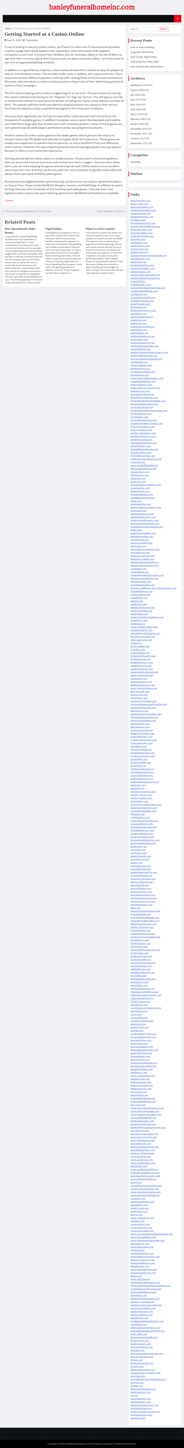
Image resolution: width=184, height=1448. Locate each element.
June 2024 (135, 99)
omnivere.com (137, 239)
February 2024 (138, 119)
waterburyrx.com (139, 982)
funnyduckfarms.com (141, 1347)
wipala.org (135, 643)
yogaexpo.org (137, 623)
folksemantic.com (139, 475)
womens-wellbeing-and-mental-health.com (153, 588)
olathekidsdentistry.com (143, 517)
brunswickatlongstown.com (145, 840)
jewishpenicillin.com (140, 581)
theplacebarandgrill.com (143, 979)
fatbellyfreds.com (139, 1266)
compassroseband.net (142, 1021)
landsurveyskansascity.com (144, 1147)
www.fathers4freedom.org (144, 1111)
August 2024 (137, 90)
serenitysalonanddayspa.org (145, 226)
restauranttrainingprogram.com (147, 575)
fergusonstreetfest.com (143, 1308)
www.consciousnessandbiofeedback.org (151, 1234)
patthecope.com (138, 1011)
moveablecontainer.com (142, 371)
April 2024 (135, 109)
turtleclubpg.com (139, 953)
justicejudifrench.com (141, 824)
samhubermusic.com (141, 1415)
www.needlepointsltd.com (144, 1169)
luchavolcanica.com (140, 943)
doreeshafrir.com (139, 801)
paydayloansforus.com (142, 265)
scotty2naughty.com (141, 798)
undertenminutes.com (142, 236)
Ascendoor (108, 1444)
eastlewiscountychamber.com (146, 714)
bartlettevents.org (140, 368)
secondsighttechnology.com (145, 549)
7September (32, 40)
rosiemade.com (138, 510)
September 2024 (139, 85)
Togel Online (53, 229)
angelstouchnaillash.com (143, 533)
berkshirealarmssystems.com (145, 484)
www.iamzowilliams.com (143, 1237)
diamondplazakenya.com (143, 1292)
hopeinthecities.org (140, 659)
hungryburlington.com (142, 836)
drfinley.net (136, 1360)
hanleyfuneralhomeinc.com (92, 7)
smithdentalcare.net (141, 1408)
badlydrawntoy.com (140, 1082)
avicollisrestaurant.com (142, 972)
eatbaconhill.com (139, 252)
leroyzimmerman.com (141, 1356)
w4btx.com (136, 530)
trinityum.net (137, 1250)
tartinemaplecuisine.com (143, 843)
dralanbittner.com (139, 491)
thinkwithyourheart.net (142, 455)
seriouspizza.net (138, 1017)
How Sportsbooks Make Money (146, 66)
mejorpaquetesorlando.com (144, 523)
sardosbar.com (138, 478)
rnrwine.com (137, 1366)
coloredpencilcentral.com (143, 442)
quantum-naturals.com (142, 1302)
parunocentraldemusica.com (145, 1282)
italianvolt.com (138, 481)
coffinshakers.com (140, 817)
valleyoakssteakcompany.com (146, 995)
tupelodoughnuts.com (142, 514)
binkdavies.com (138, 746)
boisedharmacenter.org (142, 636)
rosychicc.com (137, 649)
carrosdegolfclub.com (141, 407)
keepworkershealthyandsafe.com (147, 287)
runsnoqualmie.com (140, 1156)
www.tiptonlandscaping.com (145, 1192)
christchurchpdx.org (141, 749)
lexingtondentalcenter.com (144, 565)
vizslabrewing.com (140, 488)
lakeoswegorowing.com (142, 1369)
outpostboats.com (140, 652)
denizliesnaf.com (139, 1004)
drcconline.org (137, 975)
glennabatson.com (140, 727)
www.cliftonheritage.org (143, 1179)
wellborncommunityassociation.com (149, 352)
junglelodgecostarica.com (143, 872)
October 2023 (137, 138)
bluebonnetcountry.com (143, 310)
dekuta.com (136, 1214)
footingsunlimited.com (142, 1153)
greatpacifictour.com (141, 956)
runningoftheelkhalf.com (143, 1117)
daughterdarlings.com (142, 216)
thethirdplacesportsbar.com (145, 1256)
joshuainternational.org (142, 1098)
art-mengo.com (138, 853)
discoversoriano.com (141, 681)
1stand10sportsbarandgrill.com (146, 526)
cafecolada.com (138, 678)
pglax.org (135, 908)
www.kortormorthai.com (143, 1137)
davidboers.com (138, 1072)
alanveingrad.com (139, 885)
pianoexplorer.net (139, 1243)
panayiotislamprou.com (142, 342)
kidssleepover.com (140, 258)
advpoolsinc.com (139, 985)
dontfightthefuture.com (143, 436)
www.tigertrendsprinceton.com (147, 1108)
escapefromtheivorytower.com (146, 423)
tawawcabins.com (139, 472)
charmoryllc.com (139, 694)
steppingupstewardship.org (144, 1195)
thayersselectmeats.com (143, 1037)
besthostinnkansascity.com (144, 1405)
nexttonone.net (138, 1092)
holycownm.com (139, 946)
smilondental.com (139, 539)
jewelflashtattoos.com (142, 300)
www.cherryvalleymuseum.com (147, 378)
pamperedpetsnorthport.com (145, 507)
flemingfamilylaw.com (142, 1363)
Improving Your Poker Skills (144, 61)
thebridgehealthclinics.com (144, 1050)
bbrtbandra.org (138, 307)
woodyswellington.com (142, 1263)
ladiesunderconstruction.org (145, 388)
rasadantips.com (139, 242)
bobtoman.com (138, 323)
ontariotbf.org (138, 281)
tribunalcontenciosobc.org (144, 717)
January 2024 (137, 124)
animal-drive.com (139, 1027)
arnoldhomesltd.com (141, 439)
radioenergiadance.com (142, 336)
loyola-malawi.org (139, 646)
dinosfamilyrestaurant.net (144, 397)
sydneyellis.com (138, 568)
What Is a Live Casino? (100, 229)
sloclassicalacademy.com (143, 720)
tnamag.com (137, 1030)
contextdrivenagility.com (143, 811)
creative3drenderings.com (144, 1063)
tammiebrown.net (139, 859)
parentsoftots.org (139, 1059)
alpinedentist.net (139, 333)
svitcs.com (135, 1014)
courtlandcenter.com (141, 966)
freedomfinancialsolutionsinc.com (148, 1127)
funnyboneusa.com (140, 930)
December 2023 (138, 128)
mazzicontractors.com (142, 1253)
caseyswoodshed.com (141, 998)
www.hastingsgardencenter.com (147, 1240)
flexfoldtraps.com (139, 1130)
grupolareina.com (139, 375)
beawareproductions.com (143, 807)
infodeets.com (137, 220)
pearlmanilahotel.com (141, 317)
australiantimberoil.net (142, 394)
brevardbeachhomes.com (143, 420)
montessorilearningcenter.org (146, 1305)
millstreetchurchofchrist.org (145, 1327)
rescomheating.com (140, 1398)
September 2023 (139, 143)
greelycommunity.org (141, 778)
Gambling (9, 201)
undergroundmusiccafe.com (145, 1411)
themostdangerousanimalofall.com (148, 704)
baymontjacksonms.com (143, 901)
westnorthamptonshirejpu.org (146, 359)
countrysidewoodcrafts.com (145, 275)
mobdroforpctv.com (141, 665)
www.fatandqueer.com (142, 1140)
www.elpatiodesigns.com (143, 1269)
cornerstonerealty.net (141, 1230)
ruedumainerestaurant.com (144, 782)
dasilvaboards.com (140, 723)
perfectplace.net (139, 614)
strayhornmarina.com (141, 730)
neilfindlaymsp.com (140, 969)
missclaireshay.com (140, 200)
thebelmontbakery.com (142, 268)
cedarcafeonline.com (141, 229)
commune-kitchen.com (142, 756)
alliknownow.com (139, 711)
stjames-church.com (141, 795)
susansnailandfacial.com (143, 1101)
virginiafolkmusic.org (141, 591)
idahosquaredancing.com (143, 468)
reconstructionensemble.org (145, 937)
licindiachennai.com (140, 213)
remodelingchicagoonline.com (146, 1185)
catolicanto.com (138, 604)
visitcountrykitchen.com (143, 878)
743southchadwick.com (142, 426)
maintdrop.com (138, 320)
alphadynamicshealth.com (144, 1337)
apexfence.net (137, 1418)
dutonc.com (136, 862)
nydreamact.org (138, 294)
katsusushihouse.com (141, 775)
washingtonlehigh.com (142, 1201)
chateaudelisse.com (140, 349)
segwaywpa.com (139, 1043)
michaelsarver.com (140, 552)
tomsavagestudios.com (142, 585)
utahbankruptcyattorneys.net (146, 459)
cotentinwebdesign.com (143, 381)
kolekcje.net (136, 601)
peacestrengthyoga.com (143, 1124)
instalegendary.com (140, 284)
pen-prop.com (137, 1105)
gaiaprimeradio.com (140, 856)
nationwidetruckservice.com (145, 950)
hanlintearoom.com (140, 1344)
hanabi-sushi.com (139, 1208)
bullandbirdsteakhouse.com (144, 1172)
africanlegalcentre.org (142, 772)
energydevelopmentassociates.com (148, 410)
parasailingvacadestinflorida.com (147, 1331)
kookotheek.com (139, 339)
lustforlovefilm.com (140, 762)
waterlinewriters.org (141, 1053)
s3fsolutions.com (139, 417)
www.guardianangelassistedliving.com (150, 1285)
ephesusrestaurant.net (142, 1260)
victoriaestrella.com (140, 959)
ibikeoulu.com (137, 814)
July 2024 (135, 95)
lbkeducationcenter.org (142, 607)
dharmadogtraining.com (143, 1389)
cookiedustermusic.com (142, 933)
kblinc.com (136, 501)
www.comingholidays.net (143, 688)
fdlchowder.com (138, 1166)
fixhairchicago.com (140, 1001)
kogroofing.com (138, 329)
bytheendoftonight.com (143, 656)
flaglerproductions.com (142, 733)
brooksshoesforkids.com (143, 1033)
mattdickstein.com (140, 1079)
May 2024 (135, 104)
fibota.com (136, 1276)
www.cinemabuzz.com (142, 1218)
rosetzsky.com (138, 785)
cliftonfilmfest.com (140, 446)
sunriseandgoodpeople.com (144, 917)
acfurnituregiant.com (141, 233)
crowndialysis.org (139, 572)
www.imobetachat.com (142, 1075)
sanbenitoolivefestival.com (144, 672)
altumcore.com (138, 1024)
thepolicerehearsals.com (143, 707)
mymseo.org (137, 1382)
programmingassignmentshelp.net (148, 255)
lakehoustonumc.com (141, 1085)
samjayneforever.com (141, 1311)
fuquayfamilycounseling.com (145, 1373)
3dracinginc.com (138, 698)
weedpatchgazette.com (142, 497)
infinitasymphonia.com (142, 769)
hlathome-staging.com (142, 559)
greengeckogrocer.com (142, 556)
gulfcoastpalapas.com (141, 1046)
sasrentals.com (138, 546)
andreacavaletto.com (141, 630)
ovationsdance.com (140, 594)
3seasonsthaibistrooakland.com (147, 617)
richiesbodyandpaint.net (143, 210)
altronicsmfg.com (139, 249)
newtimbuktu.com (140, 245)
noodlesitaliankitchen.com (144, 291)
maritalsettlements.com (142, 895)
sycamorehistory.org (141, 1227)
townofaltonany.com (141, 904)
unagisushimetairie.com (142, 297)
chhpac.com (136, 1385)
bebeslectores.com (140, 391)
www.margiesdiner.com (142, 1163)
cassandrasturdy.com (141, 669)
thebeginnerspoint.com (142, 685)
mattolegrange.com (140, 869)
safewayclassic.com (140, 271)
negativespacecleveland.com (145, 911)
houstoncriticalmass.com (143, 701)
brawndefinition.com (141, 736)
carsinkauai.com (138, 1324)
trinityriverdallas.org (141, 610)
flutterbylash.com (139, 1340)
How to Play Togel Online (143, 57)
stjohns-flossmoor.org (142, 927)
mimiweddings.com (140, 1402)
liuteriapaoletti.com (140, 914)
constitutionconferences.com (145, 1008)
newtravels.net (138, 262)
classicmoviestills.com (141, 675)
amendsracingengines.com (144, 1134)
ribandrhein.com (139, 598)
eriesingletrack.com (140, 504)
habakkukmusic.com (141, 1088)
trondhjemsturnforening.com (145, 1289)
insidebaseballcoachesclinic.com (147, 1321)
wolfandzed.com (139, 1211)
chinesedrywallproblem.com (145, 920)
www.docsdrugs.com (141, 1159)
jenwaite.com (137, 1350)
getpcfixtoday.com (140, 304)
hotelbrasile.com (139, 362)
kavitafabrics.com (139, 940)
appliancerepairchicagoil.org (145, 278)
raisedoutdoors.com (141, 452)
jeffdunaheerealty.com (142, 1121)
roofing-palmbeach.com (143, 433)
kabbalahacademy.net (141, 536)
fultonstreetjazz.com (141, 365)
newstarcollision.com (141, 543)
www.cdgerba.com (140, 1279)
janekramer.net (138, 846)
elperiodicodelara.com (141, 207)
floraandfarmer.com (141, 413)
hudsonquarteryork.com (143, 1272)
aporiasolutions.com (141, 1040)
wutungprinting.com (141, 891)
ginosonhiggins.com (140, 888)
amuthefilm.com (139, 759)
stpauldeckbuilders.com (142, 1150)
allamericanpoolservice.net (144, 578)
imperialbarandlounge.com (144, 449)
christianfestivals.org (141, 875)
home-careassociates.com (144, 627)
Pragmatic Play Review (142, 52)
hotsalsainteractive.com (142, 223)
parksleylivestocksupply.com (145, 633)
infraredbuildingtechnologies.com (148, 401)
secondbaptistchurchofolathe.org (148, 1379)
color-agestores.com (141, 639)
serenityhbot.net (139, 1095)
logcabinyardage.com (141, 1069)
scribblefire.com (138, 620)
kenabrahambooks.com (142, 753)
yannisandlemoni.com (141, 494)
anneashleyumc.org (140, 1143)
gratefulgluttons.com (141, 662)
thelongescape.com (140, 866)
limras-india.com (139, 204)
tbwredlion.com (138, 1295)
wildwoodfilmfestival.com (143, 355)
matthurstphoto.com (141, 1314)
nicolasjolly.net (138, 765)
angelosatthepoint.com (142, 988)
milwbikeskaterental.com (143, 898)
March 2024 (136, 114)
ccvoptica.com (137, 1198)
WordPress (131, 1444)
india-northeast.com (141, 430)
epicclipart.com (138, 313)
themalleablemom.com (142, 830)
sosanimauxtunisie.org (142, 326)
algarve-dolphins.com (141, 882)
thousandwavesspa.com (143, 962)
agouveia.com (137, 1376)
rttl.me (134, 1395)
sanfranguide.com (139, 691)
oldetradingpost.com (141, 384)
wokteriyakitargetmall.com (144, 562)
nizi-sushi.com (137, 849)
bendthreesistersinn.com (143, 924)
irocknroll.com (137, 462)
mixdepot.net (137, 1221)
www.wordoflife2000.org (144, 465)
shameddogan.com (140, 1056)
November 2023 (138, 133)
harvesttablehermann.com (144, 404)
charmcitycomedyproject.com (146, 804)
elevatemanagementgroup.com (146, 1353)
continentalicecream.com (143, 740)
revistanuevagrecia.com (142, 791)
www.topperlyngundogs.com (145, 1114)
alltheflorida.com (139, 1318)
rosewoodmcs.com (140, 1224)
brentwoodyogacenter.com (144, 1188)
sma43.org (136, 1182)
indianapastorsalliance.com (144, 991)
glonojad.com (137, 788)
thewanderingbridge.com (143, 827)
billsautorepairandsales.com (145, 1298)
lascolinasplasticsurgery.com (145, 1176)
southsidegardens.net (141, 1247)
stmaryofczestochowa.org (144, 820)
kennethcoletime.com (141, 833)
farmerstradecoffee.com (143, 1066)
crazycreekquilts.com (141, 743)
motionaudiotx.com (140, 1392)
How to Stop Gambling (142, 47)
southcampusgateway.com (144, 346)
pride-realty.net (138, 1334)
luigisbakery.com (139, 1205)
